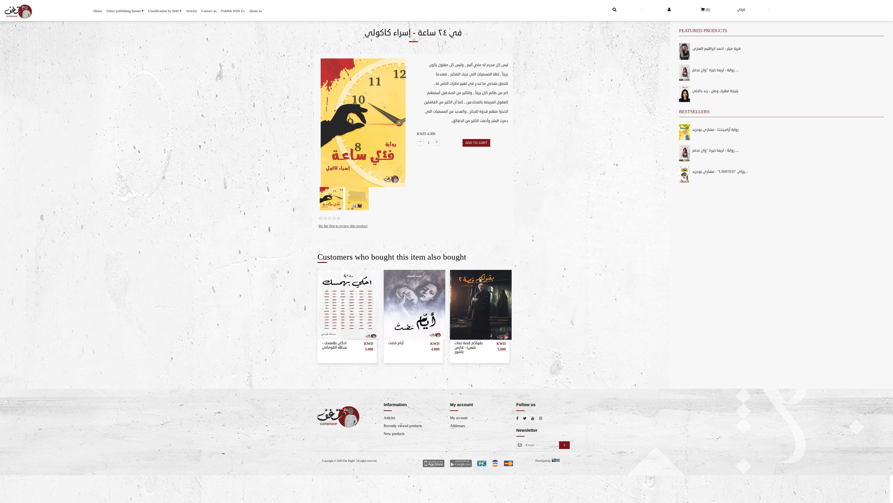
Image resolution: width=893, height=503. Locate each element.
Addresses (457, 425)
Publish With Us (232, 11)
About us (255, 11)
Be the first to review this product (343, 226)
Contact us (209, 11)
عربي (741, 9)
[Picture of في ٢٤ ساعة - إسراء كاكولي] (363, 123)
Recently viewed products (403, 425)
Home (97, 11)
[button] (125, 11)
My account (458, 418)
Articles (191, 11)
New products (394, 433)
